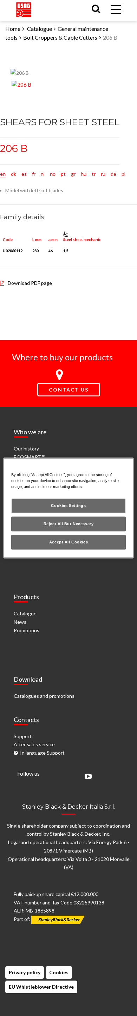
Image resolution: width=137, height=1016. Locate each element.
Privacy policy (24, 972)
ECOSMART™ (29, 457)
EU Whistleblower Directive (41, 987)
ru (103, 174)
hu (83, 174)
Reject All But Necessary (69, 524)
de (113, 174)
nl (43, 174)
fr (33, 174)
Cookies (58, 972)
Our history (26, 449)
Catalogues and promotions (44, 696)
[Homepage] (24, 8)
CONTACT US (69, 390)
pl (123, 174)
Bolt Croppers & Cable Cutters (60, 37)
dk (13, 174)
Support (23, 736)
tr (94, 174)
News (20, 622)
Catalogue (39, 28)
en (3, 174)
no (53, 174)
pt (63, 174)
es (24, 174)
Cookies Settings (68, 505)
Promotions (26, 630)
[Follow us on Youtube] (86, 777)
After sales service (34, 744)
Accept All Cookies (68, 542)
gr (73, 174)
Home (12, 28)
